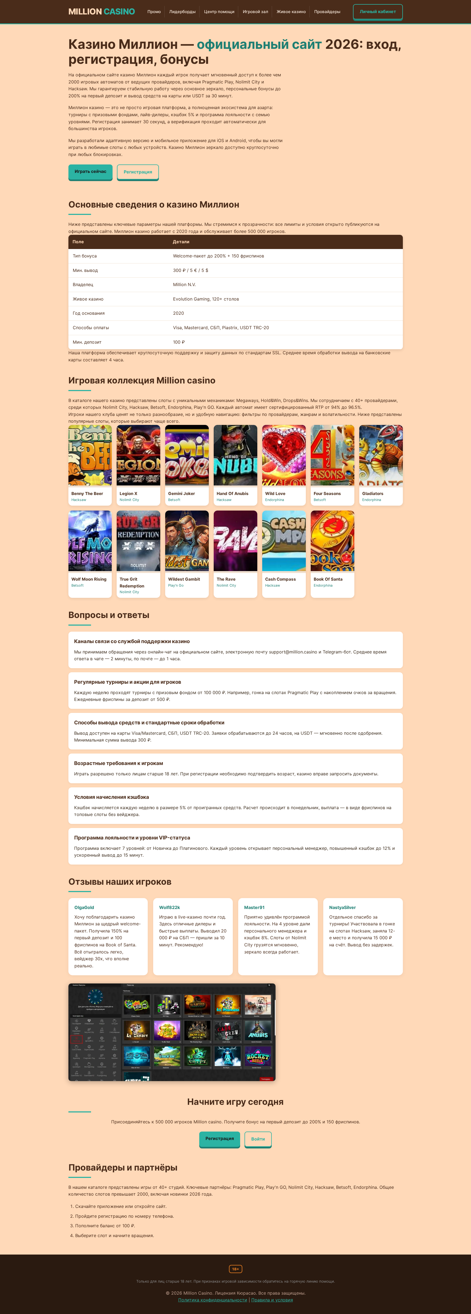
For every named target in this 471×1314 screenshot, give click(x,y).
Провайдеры (327, 11)
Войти (258, 1139)
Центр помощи (219, 11)
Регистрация (138, 172)
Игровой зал (255, 11)
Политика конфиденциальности (212, 1300)
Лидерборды (182, 11)
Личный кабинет (378, 11)
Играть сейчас (90, 171)
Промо (154, 11)
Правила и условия (272, 1300)
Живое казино (291, 11)
